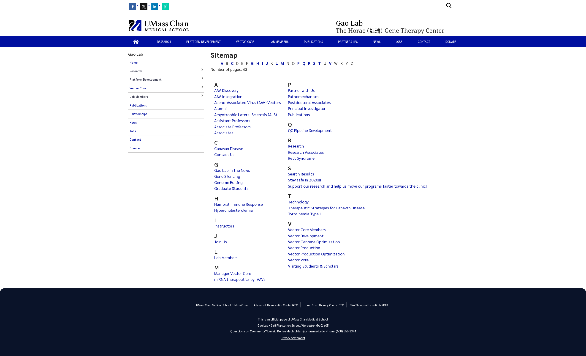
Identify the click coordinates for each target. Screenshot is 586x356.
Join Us (220, 241)
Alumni (220, 108)
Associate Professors (232, 126)
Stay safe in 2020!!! (304, 179)
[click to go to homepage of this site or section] (395, 25)
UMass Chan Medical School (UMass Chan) (222, 305)
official (275, 319)
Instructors (224, 225)
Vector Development (306, 235)
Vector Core (245, 42)
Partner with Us (301, 90)
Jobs (399, 42)
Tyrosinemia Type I (304, 213)
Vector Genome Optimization (314, 241)
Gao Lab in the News (232, 170)
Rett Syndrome (301, 158)
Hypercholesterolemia (233, 210)
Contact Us (224, 154)
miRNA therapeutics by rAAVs (239, 279)
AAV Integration (228, 96)
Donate (450, 42)
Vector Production (304, 247)
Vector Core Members (307, 229)
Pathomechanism (303, 96)
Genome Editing (228, 182)
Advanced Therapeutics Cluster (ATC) (276, 305)
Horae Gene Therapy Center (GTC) (324, 305)
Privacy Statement (293, 338)
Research (296, 145)
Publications (313, 42)
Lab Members (226, 257)
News (376, 42)
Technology (298, 201)
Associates (223, 132)
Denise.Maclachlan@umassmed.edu (301, 331)
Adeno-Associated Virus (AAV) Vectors (247, 102)
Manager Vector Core (232, 273)
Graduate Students (231, 188)
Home (134, 62)
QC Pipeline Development (310, 130)
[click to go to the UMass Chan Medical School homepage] (158, 25)
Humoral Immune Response (238, 204)
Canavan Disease (228, 148)
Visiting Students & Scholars (313, 265)
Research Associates (306, 152)
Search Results (301, 173)
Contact (424, 42)
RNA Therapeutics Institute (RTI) (369, 305)
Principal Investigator (307, 108)
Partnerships (348, 42)
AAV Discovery (226, 90)
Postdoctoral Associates (309, 102)
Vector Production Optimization (316, 253)
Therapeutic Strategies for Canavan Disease (326, 207)
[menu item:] (132, 6)
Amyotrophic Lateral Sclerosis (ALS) (245, 114)
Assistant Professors (232, 120)
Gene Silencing (227, 176)
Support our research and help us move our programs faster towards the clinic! (357, 186)
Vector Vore (298, 259)
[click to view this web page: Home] (136, 41)
